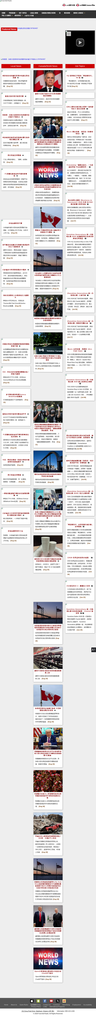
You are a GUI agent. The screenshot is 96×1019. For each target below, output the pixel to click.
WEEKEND (67, 13)
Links (45, 1006)
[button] (80, 42)
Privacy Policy (36, 1006)
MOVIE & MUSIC (78, 13)
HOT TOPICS (23, 13)
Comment (56, 1005)
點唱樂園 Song (36, 1005)
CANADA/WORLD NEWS (49, 13)
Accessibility (87, 1005)
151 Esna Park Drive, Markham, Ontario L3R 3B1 (38, 1011)
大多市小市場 (29, 15)
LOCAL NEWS (34, 13)
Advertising (66, 1005)
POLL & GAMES (6, 15)
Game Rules (24, 1005)
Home (6, 1005)
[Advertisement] (48, 21)
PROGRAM (12, 13)
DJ (60, 13)
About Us (14, 1005)
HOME (3, 13)
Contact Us (47, 1005)
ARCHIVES (18, 15)
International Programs (57, 1006)
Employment (76, 1005)
